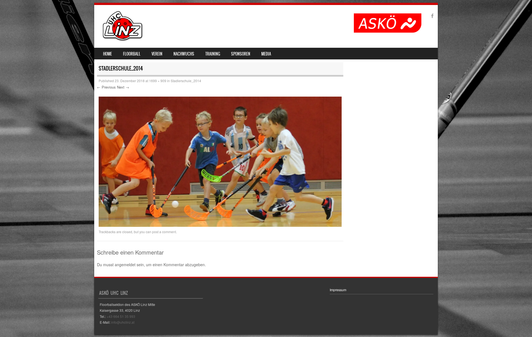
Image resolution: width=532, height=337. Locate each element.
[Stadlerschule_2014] (220, 225)
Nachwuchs (183, 54)
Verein (157, 54)
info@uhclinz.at (122, 322)
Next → (123, 87)
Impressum (338, 289)
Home (107, 54)
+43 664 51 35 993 (121, 316)
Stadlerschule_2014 (186, 80)
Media (266, 54)
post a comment (164, 231)
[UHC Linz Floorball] (123, 39)
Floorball (131, 54)
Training (212, 54)
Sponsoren (240, 54)
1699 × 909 (157, 80)
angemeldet (125, 264)
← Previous (106, 87)
